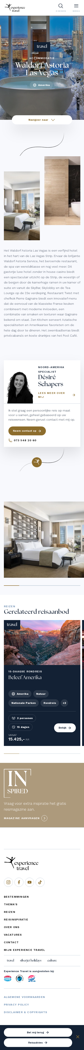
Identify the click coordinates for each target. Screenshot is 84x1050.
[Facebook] (18, 882)
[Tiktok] (40, 882)
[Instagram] (8, 882)
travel (10, 960)
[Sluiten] (77, 1037)
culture (52, 960)
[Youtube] (29, 882)
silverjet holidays (30, 960)
